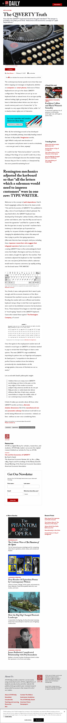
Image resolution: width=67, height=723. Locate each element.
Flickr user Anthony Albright (12, 65)
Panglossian (25, 137)
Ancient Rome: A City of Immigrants (52, 149)
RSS (6, 707)
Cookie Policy (8, 716)
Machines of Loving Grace (30, 340)
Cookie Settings (28, 720)
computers (11, 88)
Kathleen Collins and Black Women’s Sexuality (53, 106)
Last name (27, 483)
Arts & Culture (7, 10)
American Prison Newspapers (25, 703)
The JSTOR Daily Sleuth (27, 700)
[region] (33, 716)
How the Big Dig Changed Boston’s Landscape (52, 157)
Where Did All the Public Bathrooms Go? (52, 145)
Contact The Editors (26, 695)
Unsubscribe (9, 700)
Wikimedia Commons (9, 287)
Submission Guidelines (27, 697)
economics (8, 427)
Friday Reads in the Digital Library (52, 100)
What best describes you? (31, 491)
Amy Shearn (10, 73)
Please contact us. (10, 422)
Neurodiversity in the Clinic (52, 530)
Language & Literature (14, 577)
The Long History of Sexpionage (50, 161)
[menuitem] (57, 4)
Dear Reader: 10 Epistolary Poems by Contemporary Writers (23, 581)
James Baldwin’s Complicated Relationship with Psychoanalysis (22, 654)
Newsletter (57, 4)
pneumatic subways (15, 411)
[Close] (64, 711)
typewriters (15, 427)
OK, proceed (38, 720)
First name (10, 483)
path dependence (30, 202)
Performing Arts (12, 540)
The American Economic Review (27, 427)
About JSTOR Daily (11, 695)
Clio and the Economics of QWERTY (17, 455)
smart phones (22, 88)
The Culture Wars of (52, 153)
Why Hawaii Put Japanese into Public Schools (52, 519)
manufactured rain (32, 408)
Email (9, 491)
